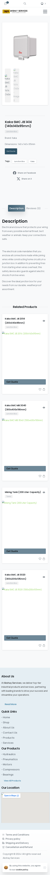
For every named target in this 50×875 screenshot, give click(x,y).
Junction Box (19, 161)
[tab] (16, 208)
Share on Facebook (27, 173)
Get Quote (11, 151)
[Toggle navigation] (45, 11)
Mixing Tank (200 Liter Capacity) (23, 492)
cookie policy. (22, 869)
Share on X (27, 178)
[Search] (25, 3)
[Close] (44, 867)
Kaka (32, 161)
